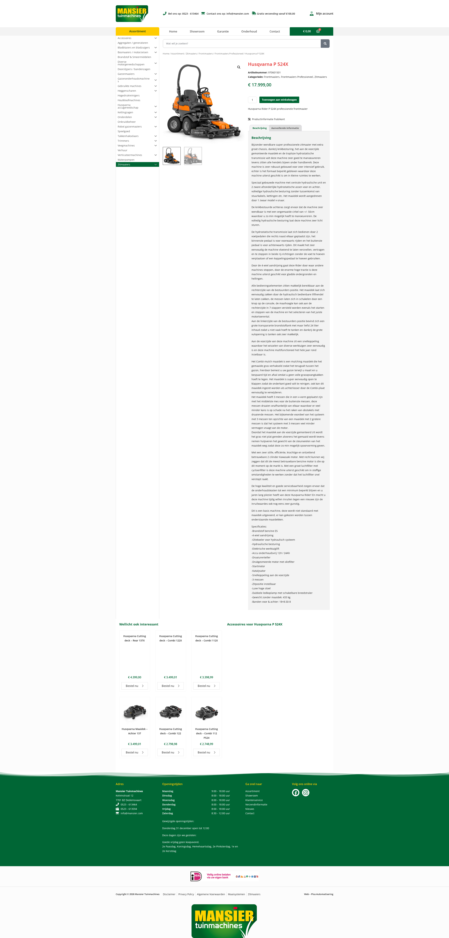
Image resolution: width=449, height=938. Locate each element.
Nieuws (249, 809)
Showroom (197, 31)
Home (173, 31)
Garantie (223, 31)
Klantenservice (254, 800)
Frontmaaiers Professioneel (229, 53)
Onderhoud (249, 31)
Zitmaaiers (191, 53)
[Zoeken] (325, 43)
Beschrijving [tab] (260, 128)
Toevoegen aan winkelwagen (279, 99)
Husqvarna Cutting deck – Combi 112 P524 (206, 733)
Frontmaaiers (206, 53)
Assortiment (177, 53)
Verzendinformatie (256, 804)
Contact (275, 31)
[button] (239, 67)
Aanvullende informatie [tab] (285, 128)
